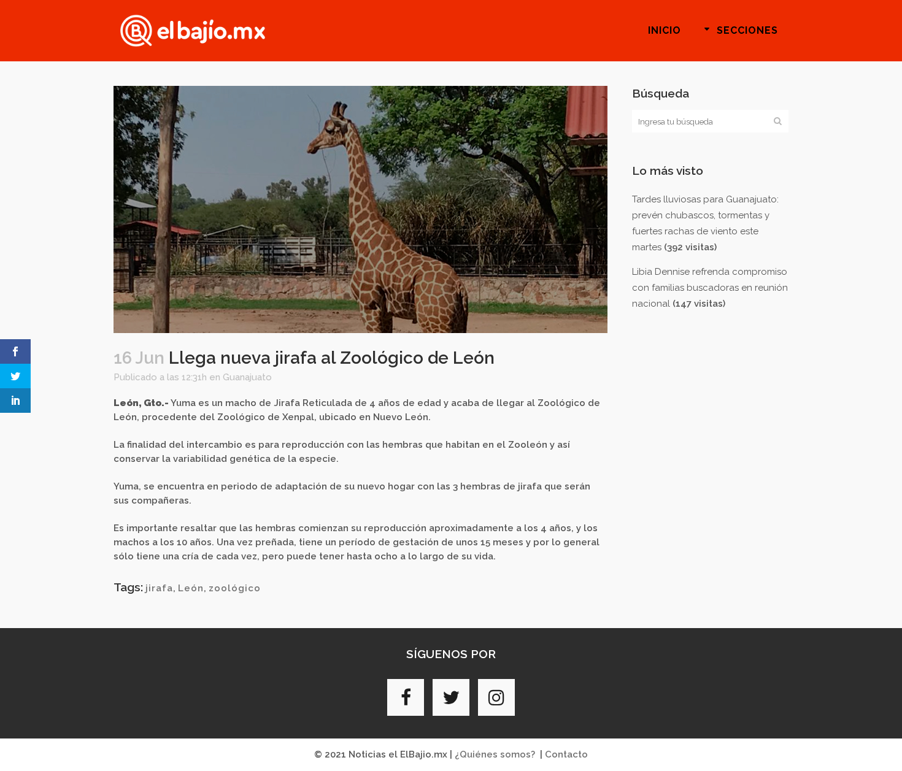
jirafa (159, 588)
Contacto (566, 754)
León (191, 588)
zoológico (235, 588)
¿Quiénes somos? (495, 754)
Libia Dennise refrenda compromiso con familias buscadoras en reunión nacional (710, 287)
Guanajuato (247, 377)
